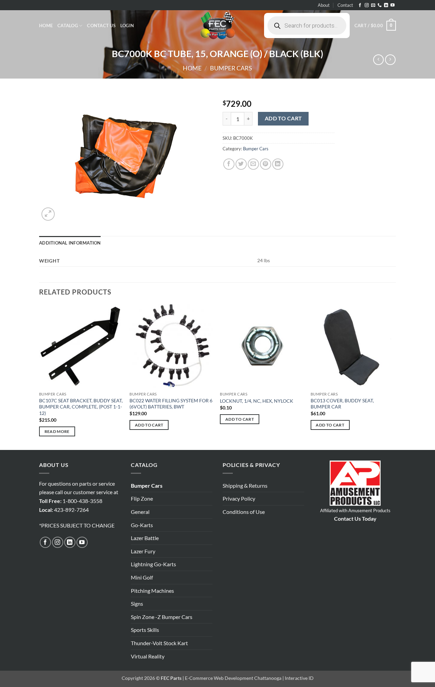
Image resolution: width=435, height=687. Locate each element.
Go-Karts (142, 525)
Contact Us (101, 25)
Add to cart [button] (149, 425)
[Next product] (378, 59)
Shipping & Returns (245, 485)
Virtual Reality (147, 656)
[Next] (394, 376)
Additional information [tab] (70, 243)
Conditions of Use (244, 511)
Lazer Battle (145, 538)
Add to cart (283, 118)
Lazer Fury (143, 551)
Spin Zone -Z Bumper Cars (161, 617)
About (324, 5)
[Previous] (39, 376)
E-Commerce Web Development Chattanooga (233, 678)
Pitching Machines (152, 590)
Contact (345, 5)
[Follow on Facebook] (360, 5)
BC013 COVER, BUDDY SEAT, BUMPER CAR (342, 404)
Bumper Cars (231, 68)
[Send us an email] (373, 5)
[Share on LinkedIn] (277, 164)
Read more (57, 431)
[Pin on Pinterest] (265, 164)
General (140, 511)
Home (46, 25)
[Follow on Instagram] (367, 5)
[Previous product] (390, 59)
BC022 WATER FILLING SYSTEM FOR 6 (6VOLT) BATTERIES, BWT (170, 404)
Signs (137, 603)
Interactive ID (299, 678)
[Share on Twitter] (241, 164)
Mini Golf (142, 577)
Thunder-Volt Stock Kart (159, 643)
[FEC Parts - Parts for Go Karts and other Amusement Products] (217, 25)
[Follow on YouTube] (392, 5)
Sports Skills (145, 629)
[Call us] (380, 5)
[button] (127, 25)
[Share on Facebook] (228, 164)
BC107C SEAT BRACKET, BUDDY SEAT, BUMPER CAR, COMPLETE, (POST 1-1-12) (81, 407)
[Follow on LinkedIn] (386, 5)
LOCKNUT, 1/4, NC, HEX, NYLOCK (256, 401)
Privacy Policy (239, 498)
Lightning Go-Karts (153, 564)
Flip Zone (142, 498)
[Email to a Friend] (253, 164)
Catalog (67, 25)
